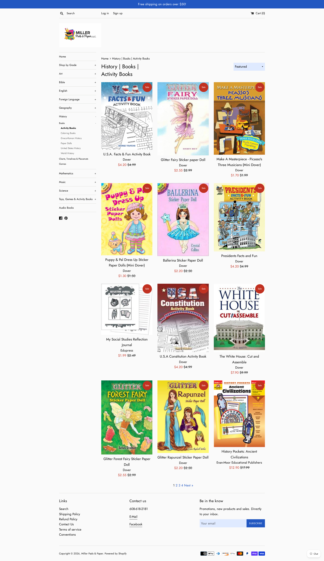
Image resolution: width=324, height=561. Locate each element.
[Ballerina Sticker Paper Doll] (183, 219)
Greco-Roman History (71, 138)
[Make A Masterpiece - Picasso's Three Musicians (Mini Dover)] (239, 118)
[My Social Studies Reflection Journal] (126, 309)
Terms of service (70, 529)
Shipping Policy (69, 514)
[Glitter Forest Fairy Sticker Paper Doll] (126, 417)
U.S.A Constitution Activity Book (183, 356)
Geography (77, 108)
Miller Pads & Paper (92, 553)
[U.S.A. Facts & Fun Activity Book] (126, 116)
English (77, 91)
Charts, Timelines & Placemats (73, 158)
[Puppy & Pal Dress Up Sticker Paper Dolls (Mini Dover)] (126, 219)
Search (63, 509)
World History (67, 153)
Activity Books (68, 128)
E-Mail (133, 516)
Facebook (135, 524)
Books (77, 123)
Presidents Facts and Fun (239, 255)
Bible (77, 82)
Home (62, 57)
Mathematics (77, 173)
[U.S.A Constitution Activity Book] (183, 318)
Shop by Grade (77, 65)
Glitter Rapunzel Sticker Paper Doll (183, 457)
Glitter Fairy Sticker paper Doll (183, 159)
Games (62, 164)
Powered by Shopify (116, 553)
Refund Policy (68, 519)
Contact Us (66, 524)
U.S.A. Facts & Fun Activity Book (127, 154)
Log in (105, 13)
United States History (71, 148)
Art (77, 74)
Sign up (118, 13)
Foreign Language (77, 99)
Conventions (67, 534)
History (77, 116)
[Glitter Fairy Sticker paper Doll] (183, 118)
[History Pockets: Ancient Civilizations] (239, 413)
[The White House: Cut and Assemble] (239, 318)
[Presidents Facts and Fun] (239, 217)
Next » (188, 485)
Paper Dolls (66, 143)
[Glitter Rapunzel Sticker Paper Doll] (183, 416)
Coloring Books (68, 133)
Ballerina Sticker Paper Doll (183, 260)
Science (77, 191)
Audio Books (66, 208)
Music (77, 182)
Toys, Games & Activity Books (77, 199)
